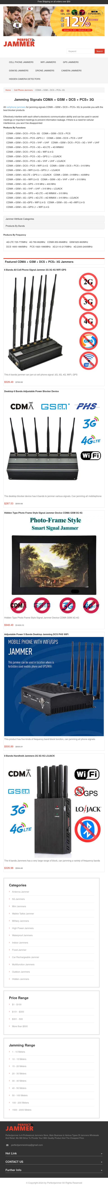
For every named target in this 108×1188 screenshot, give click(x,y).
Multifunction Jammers (23, 964)
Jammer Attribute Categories (20, 218)
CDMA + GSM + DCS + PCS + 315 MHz (70, 165)
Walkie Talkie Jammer (23, 913)
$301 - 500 (17, 1019)
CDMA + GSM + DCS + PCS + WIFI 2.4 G (27, 165)
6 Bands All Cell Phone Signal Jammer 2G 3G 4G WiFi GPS (35, 269)
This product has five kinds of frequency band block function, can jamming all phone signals (49, 739)
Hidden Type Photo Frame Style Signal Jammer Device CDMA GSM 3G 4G (43, 512)
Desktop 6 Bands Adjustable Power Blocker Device (31, 391)
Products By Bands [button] (15, 225)
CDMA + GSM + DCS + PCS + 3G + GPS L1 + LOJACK (34, 156)
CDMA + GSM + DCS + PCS (56, 133)
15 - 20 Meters (19, 1066)
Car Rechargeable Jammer (25, 957)
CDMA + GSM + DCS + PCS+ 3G (23, 133)
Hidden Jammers (20, 979)
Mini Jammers (19, 906)
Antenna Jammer (20, 891)
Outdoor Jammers (21, 971)
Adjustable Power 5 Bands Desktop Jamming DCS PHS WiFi (36, 634)
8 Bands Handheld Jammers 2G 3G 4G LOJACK (29, 755)
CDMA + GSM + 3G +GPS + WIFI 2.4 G (25, 202)
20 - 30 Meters (19, 1073)
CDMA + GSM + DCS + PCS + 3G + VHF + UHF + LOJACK (36, 161)
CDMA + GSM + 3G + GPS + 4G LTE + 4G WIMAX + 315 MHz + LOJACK (42, 197)
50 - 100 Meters (20, 1095)
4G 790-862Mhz (37, 242)
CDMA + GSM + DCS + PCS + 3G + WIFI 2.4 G (29, 151)
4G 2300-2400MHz (83, 246)
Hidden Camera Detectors (24, 78)
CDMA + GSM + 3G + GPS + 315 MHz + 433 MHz (31, 184)
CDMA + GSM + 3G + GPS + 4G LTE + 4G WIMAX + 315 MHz (37, 193)
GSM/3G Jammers (18, 70)
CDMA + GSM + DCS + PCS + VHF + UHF (27, 142)
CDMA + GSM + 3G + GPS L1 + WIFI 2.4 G (27, 207)
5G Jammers (18, 899)
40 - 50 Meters (19, 1088)
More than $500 (20, 1026)
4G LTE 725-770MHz (16, 242)
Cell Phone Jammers (21, 62)
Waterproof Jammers (22, 935)
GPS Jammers (71, 62)
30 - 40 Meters (19, 1080)
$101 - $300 (18, 1011)
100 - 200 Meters (20, 1102)
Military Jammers (20, 920)
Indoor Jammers (20, 942)
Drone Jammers (44, 70)
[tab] (54, 219)
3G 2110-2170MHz (62, 246)
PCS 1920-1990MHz (40, 246)
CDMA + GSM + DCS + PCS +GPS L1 (25, 138)
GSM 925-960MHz (78, 242)
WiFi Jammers (48, 62)
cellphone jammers (16, 107)
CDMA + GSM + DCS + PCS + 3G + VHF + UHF (75, 142)
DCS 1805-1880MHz (17, 246)
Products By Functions (14, 127)
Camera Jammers (71, 70)
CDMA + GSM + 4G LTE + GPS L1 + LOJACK (29, 174)
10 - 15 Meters (19, 1059)
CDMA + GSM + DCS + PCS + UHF (65, 138)
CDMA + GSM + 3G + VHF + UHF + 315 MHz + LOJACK (34, 188)
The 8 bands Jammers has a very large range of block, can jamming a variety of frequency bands (52, 860)
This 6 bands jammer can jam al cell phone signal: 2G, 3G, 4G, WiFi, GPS (40, 374)
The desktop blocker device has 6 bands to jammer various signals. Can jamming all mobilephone (53, 496)
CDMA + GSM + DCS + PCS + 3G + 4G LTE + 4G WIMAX (35, 147)
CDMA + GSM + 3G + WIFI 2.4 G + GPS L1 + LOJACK (33, 170)
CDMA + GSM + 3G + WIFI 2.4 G (22, 179)
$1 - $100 (17, 1004)
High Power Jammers (23, 928)
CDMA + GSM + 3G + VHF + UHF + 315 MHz (63, 179)
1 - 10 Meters (18, 1051)
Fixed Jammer (19, 949)
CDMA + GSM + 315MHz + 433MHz (71, 174)
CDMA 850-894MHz (57, 242)
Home (8, 90)
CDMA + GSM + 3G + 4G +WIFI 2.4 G (66, 202)
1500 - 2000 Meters (21, 1109)
